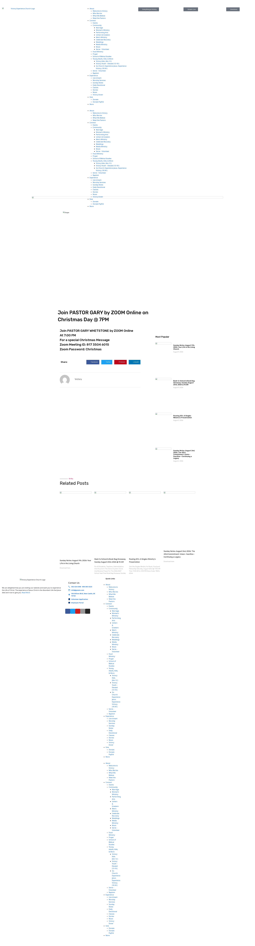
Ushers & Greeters (103, 35)
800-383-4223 (41, 1)
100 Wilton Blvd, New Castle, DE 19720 (83, 594)
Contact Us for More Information (224, 1)
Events (95, 23)
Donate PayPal (98, 102)
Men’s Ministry (101, 37)
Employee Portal (77, 603)
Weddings (99, 42)
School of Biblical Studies (102, 56)
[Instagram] (87, 611)
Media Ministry (101, 44)
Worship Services (99, 80)
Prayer (95, 54)
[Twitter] (72, 611)
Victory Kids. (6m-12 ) (104, 61)
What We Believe (99, 16)
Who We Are (97, 13)
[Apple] (82, 611)
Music (98, 47)
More (92, 104)
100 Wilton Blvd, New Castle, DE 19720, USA (96, 3)
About (92, 8)
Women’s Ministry (102, 30)
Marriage (99, 28)
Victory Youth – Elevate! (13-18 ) (107, 63)
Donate (95, 99)
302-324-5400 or (27, 1)
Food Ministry (98, 52)
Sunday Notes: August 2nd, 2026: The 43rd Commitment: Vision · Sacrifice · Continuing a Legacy (184, 454)
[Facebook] (67, 611)
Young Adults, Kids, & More (103, 59)
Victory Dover (98, 95)
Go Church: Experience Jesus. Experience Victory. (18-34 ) (116, 699)
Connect (93, 20)
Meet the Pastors (99, 18)
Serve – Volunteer (103, 49)
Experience (94, 75)
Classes (95, 87)
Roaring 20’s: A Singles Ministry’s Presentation (182, 417)
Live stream (97, 78)
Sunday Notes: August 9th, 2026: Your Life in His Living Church (184, 347)
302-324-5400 (76, 587)
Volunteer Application (79, 599)
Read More (26, 592)
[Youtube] (77, 611)
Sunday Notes (98, 83)
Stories (95, 90)
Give (91, 97)
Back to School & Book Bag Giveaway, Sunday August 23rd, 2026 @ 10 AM (184, 383)
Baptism (96, 73)
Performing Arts (102, 32)
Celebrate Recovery (103, 40)
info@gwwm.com (77, 590)
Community (97, 25)
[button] (106, 108)
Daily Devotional (99, 85)
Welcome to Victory (100, 11)
